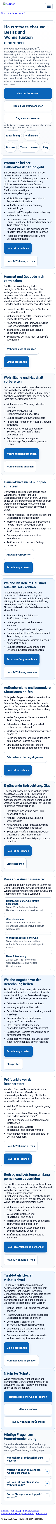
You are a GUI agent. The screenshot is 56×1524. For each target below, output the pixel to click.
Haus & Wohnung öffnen (21, 261)
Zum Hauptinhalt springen (14, 13)
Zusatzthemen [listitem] (28, 147)
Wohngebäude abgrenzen (21, 349)
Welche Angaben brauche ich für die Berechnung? (27, 1471)
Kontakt (5, 1510)
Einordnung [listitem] (13, 135)
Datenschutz (28, 1513)
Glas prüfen (13, 1064)
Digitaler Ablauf (31, 1510)
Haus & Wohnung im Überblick (28, 1421)
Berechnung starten (18, 567)
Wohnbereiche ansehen (20, 466)
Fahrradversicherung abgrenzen (25, 757)
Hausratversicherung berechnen (25, 1246)
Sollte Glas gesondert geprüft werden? (27, 1496)
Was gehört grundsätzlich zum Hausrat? (27, 1459)
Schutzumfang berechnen (22, 659)
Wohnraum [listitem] (31, 135)
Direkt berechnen (17, 361)
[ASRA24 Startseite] (15, 6)
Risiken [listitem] (10, 147)
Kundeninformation (11, 1513)
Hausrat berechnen (28, 93)
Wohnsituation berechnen (22, 453)
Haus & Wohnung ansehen (28, 105)
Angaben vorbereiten (28, 118)
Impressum (41, 1513)
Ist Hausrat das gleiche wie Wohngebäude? (27, 1484)
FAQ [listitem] (45, 147)
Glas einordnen (15, 863)
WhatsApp (16, 1510)
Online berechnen (17, 1347)
